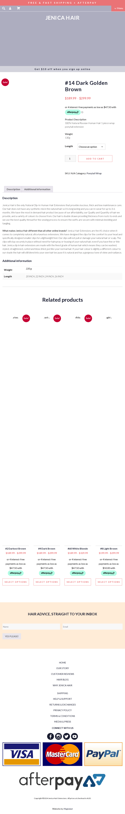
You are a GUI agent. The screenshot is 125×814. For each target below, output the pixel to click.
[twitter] (66, 736)
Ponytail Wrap (94, 173)
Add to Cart (95, 159)
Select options (16, 582)
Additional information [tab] (37, 189)
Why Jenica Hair (62, 685)
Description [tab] (13, 189)
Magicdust (68, 808)
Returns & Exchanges (62, 704)
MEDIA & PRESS (62, 721)
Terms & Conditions (62, 716)
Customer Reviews (62, 674)
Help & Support (62, 698)
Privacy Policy (62, 710)
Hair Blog (63, 679)
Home (62, 662)
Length (69, 146)
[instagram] (58, 736)
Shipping (62, 693)
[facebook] (50, 736)
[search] (3, 8)
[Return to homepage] (63, 17)
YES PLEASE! (12, 636)
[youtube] (74, 736)
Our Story (62, 668)
